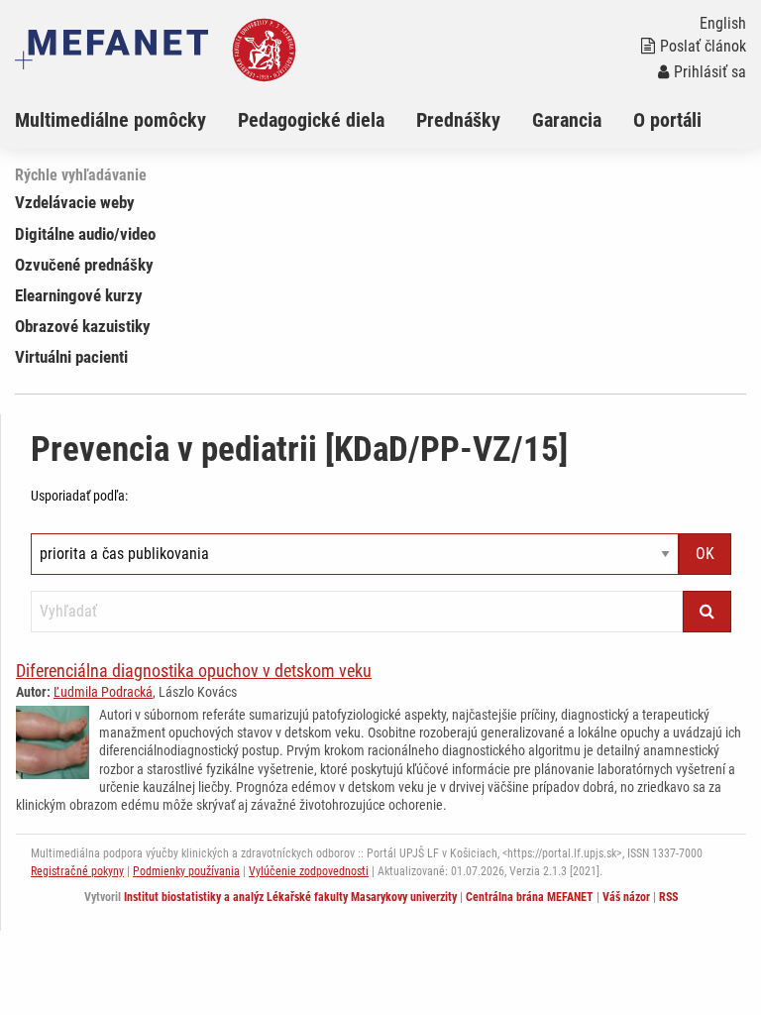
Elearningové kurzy (79, 295)
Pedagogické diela (311, 120)
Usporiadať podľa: (79, 496)
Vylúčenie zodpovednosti (309, 871)
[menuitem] (126, 120)
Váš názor (626, 897)
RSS (668, 897)
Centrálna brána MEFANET (530, 897)
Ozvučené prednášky (84, 265)
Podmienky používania (186, 871)
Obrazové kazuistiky (83, 326)
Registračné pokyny (77, 871)
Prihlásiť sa (710, 71)
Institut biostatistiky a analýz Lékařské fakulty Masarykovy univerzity (290, 897)
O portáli (667, 120)
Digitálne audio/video (85, 234)
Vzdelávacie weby (75, 202)
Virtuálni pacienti (71, 357)
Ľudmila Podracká (103, 692)
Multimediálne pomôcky (110, 120)
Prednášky (458, 120)
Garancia (566, 120)
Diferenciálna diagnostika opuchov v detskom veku (194, 670)
